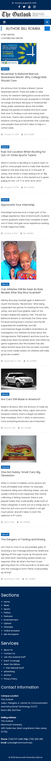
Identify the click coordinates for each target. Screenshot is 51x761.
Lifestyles (8, 627)
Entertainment (11, 619)
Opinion (5, 69)
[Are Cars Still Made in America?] (25, 379)
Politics (7, 612)
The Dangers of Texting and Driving (23, 539)
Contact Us (9, 653)
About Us (8, 649)
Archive (7, 675)
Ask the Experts (11, 634)
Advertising (9, 671)
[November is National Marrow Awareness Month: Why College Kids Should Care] (25, 53)
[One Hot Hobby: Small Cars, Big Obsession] (25, 448)
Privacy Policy (10, 678)
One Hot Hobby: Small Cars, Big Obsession (20, 473)
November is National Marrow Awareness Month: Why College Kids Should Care (24, 77)
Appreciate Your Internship (18, 205)
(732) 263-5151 (36, 739)
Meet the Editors (12, 664)
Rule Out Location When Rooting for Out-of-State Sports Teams (23, 153)
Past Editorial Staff (15, 667)
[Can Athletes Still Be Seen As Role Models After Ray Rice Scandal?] (25, 260)
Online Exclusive (12, 630)
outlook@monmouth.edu (19, 742)
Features (5, 467)
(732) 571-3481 (15, 739)
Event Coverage (12, 660)
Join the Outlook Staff (15, 657)
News (6, 605)
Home (7, 601)
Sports (7, 609)
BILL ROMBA (29, 134)
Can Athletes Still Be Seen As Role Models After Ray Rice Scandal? (22, 291)
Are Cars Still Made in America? (20, 399)
